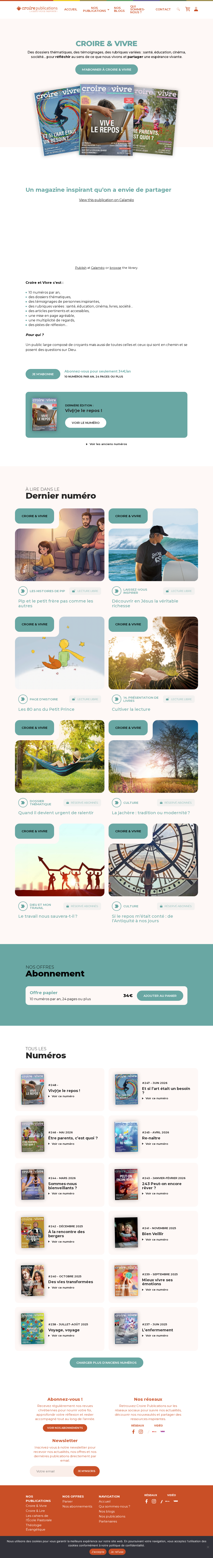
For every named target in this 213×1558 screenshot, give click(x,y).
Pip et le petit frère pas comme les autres (55, 603)
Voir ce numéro (63, 1096)
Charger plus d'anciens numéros (106, 1363)
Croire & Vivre (36, 1506)
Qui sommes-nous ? (137, 9)
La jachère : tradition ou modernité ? (151, 812)
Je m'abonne (43, 374)
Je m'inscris (86, 1471)
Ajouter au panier (160, 996)
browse (115, 268)
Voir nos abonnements (65, 1427)
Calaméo (98, 268)
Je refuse (117, 1551)
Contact (163, 9)
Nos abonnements (77, 1506)
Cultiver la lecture (131, 709)
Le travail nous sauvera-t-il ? (47, 916)
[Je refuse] (208, 1547)
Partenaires (108, 1521)
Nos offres (73, 1496)
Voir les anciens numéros (108, 444)
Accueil (70, 9)
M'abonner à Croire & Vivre (106, 69)
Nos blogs (119, 9)
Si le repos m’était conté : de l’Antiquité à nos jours (142, 918)
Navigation (109, 1496)
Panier (67, 1501)
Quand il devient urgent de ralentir (56, 812)
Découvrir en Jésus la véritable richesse (145, 603)
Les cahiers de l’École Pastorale (39, 1518)
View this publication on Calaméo (106, 200)
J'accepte (98, 1551)
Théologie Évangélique (35, 1527)
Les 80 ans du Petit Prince (46, 709)
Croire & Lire (35, 1511)
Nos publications (94, 9)
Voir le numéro (86, 423)
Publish (81, 268)
